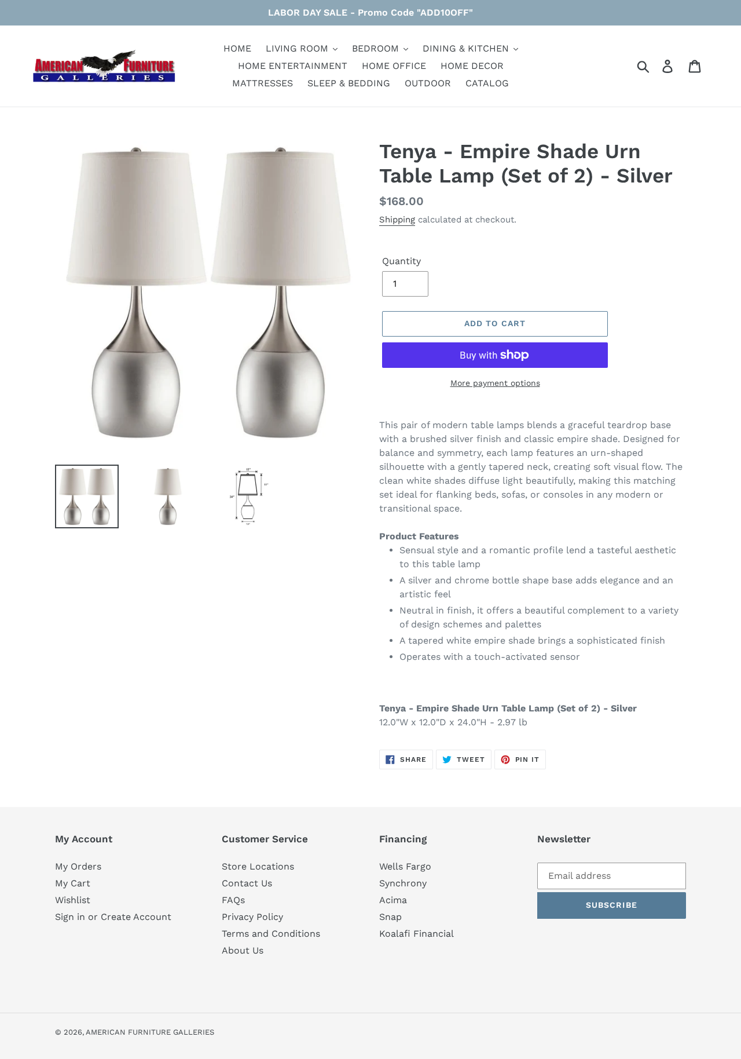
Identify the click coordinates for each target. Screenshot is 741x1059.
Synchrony (403, 883)
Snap (390, 916)
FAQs (233, 899)
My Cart (72, 883)
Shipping (397, 219)
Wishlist (72, 899)
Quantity (401, 260)
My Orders (78, 866)
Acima (393, 899)
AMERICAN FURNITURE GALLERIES (150, 1032)
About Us (242, 950)
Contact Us (247, 883)
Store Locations (258, 866)
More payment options (495, 383)
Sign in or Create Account (113, 916)
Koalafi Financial (416, 933)
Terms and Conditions (271, 933)
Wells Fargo (405, 866)
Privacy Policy (252, 916)
